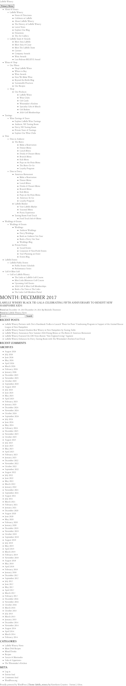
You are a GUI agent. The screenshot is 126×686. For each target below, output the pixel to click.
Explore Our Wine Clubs (25, 133)
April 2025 (9, 398)
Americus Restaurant (24, 174)
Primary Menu (7, 6)
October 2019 (11, 534)
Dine (7, 136)
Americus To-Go (27, 198)
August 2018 (10, 560)
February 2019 (11, 554)
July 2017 (9, 581)
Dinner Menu (25, 148)
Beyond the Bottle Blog (24, 80)
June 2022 (9, 478)
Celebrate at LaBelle (23, 18)
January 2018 (10, 572)
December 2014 (11, 622)
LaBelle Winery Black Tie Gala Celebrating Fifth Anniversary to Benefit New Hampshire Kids (56, 304)
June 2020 (9, 516)
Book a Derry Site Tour (30, 239)
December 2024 (11, 407)
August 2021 (10, 496)
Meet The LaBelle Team (25, 47)
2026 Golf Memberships (30, 112)
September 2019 (12, 537)
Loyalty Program (27, 168)
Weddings (19, 227)
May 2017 (9, 587)
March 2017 (10, 593)
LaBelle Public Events (19, 262)
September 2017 (12, 578)
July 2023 (9, 443)
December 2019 (11, 528)
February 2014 (11, 637)
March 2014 (10, 634)
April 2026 (9, 363)
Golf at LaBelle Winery (20, 274)
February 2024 (11, 428)
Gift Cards (24, 100)
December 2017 (11, 575)
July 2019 (9, 543)
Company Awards (22, 53)
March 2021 (10, 501)
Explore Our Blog (22, 30)
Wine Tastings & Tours (20, 118)
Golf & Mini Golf (12, 271)
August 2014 (10, 628)
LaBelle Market (21, 203)
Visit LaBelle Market (28, 206)
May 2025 (9, 395)
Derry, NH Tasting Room (25, 127)
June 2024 (9, 422)
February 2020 (11, 522)
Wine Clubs (25, 97)
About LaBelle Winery (24, 21)
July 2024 (9, 419)
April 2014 (9, 631)
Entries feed (10, 674)
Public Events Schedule (25, 265)
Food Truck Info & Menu (30, 218)
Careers (18, 50)
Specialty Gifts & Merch (30, 106)
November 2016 (11, 602)
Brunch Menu (26, 156)
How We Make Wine (23, 77)
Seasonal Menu (26, 209)
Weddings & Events (13, 221)
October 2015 (11, 610)
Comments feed (11, 677)
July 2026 (9, 354)
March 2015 (10, 616)
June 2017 (9, 584)
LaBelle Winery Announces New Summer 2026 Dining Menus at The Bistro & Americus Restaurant (48, 333)
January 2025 (10, 404)
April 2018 (9, 566)
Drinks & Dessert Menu (30, 153)
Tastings (8, 115)
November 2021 (11, 490)
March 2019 (10, 552)
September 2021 (12, 493)
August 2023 (10, 440)
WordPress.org (11, 680)
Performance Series (23, 268)
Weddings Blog (26, 242)
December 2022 (11, 460)
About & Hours (11, 9)
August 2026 (10, 351)
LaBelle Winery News (17, 312)
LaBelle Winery (6, 1)
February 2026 (11, 369)
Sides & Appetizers (13, 660)
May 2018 (9, 563)
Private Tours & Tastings (25, 130)
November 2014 (11, 625)
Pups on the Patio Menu (30, 162)
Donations (19, 33)
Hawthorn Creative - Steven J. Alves (66, 684)
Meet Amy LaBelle (23, 41)
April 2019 (9, 549)
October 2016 (11, 605)
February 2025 (11, 401)
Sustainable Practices (24, 83)
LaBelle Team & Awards (20, 39)
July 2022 (9, 475)
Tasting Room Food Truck (26, 215)
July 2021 (9, 499)
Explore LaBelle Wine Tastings (28, 121)
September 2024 (12, 416)
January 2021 (10, 507)
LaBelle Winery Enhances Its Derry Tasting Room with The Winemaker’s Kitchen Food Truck (45, 339)
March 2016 (10, 607)
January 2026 (10, 372)
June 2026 (9, 357)
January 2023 (10, 457)
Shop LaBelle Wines (23, 68)
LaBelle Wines (26, 95)
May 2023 (9, 448)
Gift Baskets (25, 109)
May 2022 (9, 481)
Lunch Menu (25, 150)
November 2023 (11, 434)
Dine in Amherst (17, 139)
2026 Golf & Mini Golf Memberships (30, 286)
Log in (7, 671)
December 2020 (11, 510)
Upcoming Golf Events (24, 283)
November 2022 (11, 463)
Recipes (8, 654)
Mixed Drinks (10, 651)
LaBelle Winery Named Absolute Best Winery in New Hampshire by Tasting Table (40, 330)
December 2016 (11, 599)
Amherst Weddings (28, 230)
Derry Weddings (27, 233)
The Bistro (19, 142)
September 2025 (12, 384)
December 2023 (11, 431)
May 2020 (9, 519)
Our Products (20, 92)
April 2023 (9, 451)
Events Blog (25, 257)
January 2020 (10, 525)
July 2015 (9, 613)
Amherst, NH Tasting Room (27, 124)
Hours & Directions (23, 15)
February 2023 (11, 454)
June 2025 (9, 392)
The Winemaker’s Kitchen (16, 663)
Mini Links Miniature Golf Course (29, 280)
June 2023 (9, 445)
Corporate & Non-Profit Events (33, 251)
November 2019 (11, 531)
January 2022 (10, 487)
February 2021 (11, 504)
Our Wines (14, 65)
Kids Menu (24, 159)
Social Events (25, 248)
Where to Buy (21, 71)
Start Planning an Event (30, 254)
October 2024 (11, 413)
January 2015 (10, 619)
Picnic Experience (27, 212)
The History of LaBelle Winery (28, 24)
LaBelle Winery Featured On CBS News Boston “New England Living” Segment (39, 336)
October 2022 (11, 466)
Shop (12, 89)
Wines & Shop (11, 62)
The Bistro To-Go (27, 165)
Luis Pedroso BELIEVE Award (27, 59)
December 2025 (11, 375)
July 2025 (9, 390)
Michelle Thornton (53, 310)
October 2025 (11, 381)
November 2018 (11, 557)
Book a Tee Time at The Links (27, 289)
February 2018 (11, 569)
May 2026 (9, 360)
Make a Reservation (28, 145)
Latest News (20, 27)
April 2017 (9, 590)
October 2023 (11, 437)
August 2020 (10, 513)
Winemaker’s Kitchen (29, 103)
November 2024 (11, 410)
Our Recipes (20, 86)
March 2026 (10, 366)
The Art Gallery (22, 36)
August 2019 (10, 540)
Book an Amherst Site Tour (31, 236)
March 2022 (10, 484)
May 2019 (9, 546)
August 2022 (10, 472)
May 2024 (9, 425)
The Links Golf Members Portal (28, 292)
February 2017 (11, 596)
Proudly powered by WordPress (13, 684)
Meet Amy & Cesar (23, 44)
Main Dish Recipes (13, 648)
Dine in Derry (16, 171)
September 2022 (12, 469)
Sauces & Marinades (14, 657)
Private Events (21, 245)
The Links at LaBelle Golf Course (29, 277)
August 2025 (10, 387)
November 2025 (11, 378)
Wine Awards (20, 56)
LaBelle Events (11, 259)
